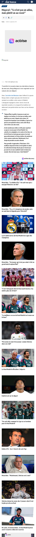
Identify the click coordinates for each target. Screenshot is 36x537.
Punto (3, 21)
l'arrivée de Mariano (12, 95)
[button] (3, 2)
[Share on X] (9, 17)
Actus (4, 6)
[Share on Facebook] (6, 17)
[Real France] (11, 2)
